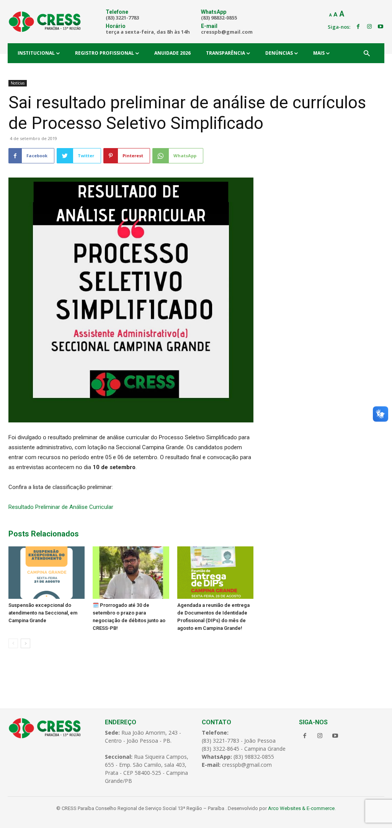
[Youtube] (380, 27)
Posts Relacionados (43, 533)
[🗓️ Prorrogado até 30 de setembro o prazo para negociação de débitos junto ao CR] (131, 572)
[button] (366, 54)
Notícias (17, 83)
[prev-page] (13, 643)
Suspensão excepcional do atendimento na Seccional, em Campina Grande (42, 612)
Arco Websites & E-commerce (301, 808)
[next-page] (25, 643)
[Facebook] (358, 27)
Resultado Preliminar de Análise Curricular (60, 507)
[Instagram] (369, 27)
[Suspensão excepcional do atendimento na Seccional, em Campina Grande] (46, 572)
